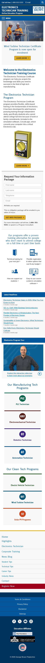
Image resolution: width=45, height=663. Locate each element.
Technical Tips (7, 566)
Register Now (8, 586)
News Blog (7, 556)
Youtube (25, 621)
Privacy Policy (22, 604)
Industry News (8, 576)
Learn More (21, 58)
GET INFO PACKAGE (14, 217)
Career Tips (6, 571)
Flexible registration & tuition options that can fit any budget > (33, 261)
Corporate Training (11, 551)
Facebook (14, 621)
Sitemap (22, 614)
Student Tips (7, 562)
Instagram (31, 621)
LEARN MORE (21, 166)
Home (5, 536)
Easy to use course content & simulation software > (33, 281)
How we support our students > (14, 280)
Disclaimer (22, 609)
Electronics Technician (12, 546)
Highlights (7, 541)
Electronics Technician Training (15, 9)
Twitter (20, 621)
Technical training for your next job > (14, 260)
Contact (5, 581)
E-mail (28, 2)
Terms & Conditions (22, 599)
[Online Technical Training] (39, 9)
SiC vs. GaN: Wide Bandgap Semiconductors (20, 308)
